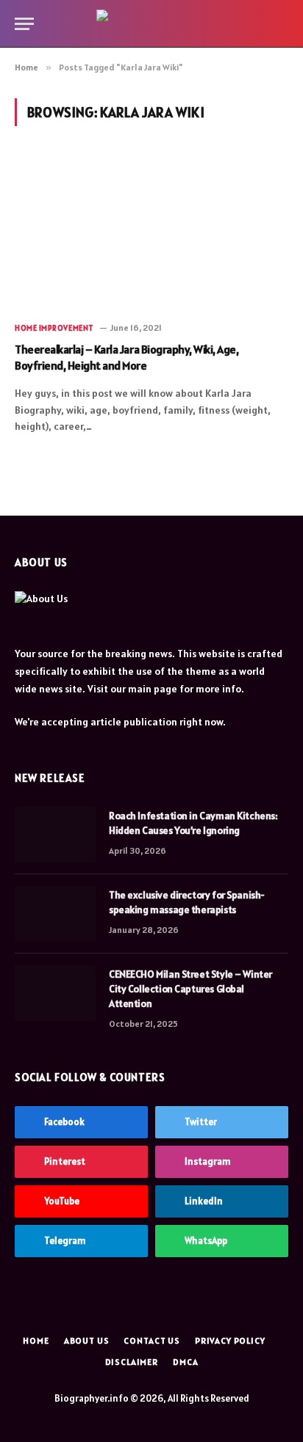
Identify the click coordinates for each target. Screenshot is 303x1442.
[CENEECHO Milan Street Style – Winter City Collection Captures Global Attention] (55, 993)
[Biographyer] (151, 23)
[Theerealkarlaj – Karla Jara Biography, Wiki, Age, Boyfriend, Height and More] (151, 232)
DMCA (185, 1361)
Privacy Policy (230, 1340)
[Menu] (24, 23)
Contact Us (151, 1340)
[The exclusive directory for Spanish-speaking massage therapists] (55, 914)
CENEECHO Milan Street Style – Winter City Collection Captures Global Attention (190, 988)
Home (36, 1340)
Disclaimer (131, 1361)
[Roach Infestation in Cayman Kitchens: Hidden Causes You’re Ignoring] (55, 835)
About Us (87, 1340)
